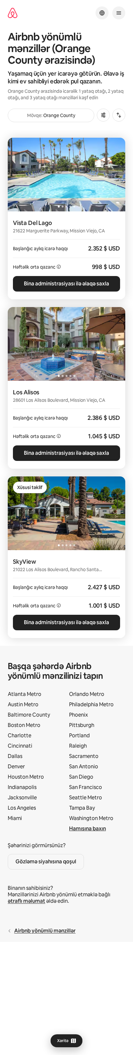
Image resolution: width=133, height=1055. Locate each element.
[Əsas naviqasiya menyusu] (118, 12)
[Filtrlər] (103, 115)
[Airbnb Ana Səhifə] (12, 13)
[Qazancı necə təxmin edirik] (59, 267)
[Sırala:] (118, 115)
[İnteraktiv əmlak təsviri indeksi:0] (66, 174)
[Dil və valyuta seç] (102, 12)
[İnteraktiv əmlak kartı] (66, 255)
